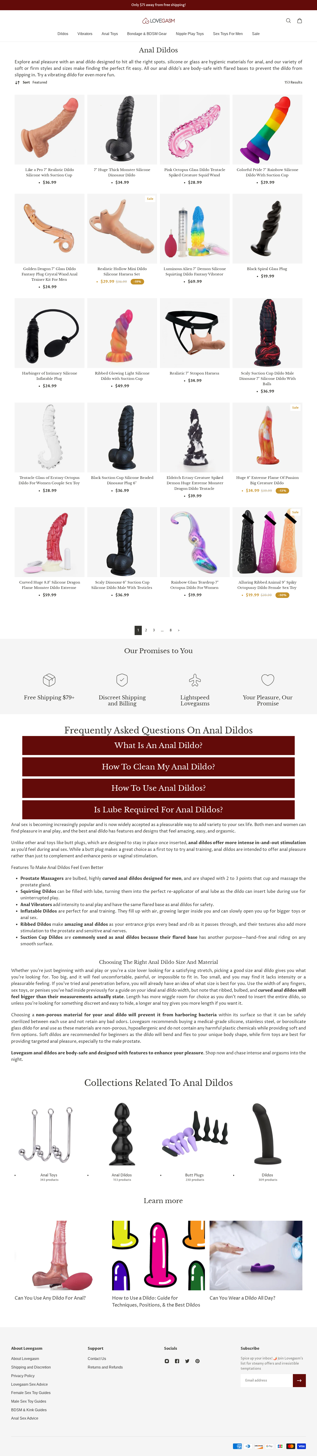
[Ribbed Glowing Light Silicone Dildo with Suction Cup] (122, 333)
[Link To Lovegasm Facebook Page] (177, 1361)
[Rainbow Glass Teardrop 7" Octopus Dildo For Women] (195, 542)
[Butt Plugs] (195, 1141)
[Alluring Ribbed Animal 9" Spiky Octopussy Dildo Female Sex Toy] (267, 542)
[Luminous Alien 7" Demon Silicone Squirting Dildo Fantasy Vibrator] (195, 229)
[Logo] (158, 20)
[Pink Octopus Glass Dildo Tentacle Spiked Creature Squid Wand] (195, 130)
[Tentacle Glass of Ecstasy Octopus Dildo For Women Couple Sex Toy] (49, 437)
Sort (35, 82)
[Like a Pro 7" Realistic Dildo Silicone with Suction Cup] (49, 130)
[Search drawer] (288, 21)
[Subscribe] (299, 1380)
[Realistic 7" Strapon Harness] (195, 333)
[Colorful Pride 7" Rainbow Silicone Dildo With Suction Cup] (267, 130)
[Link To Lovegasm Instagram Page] (167, 1361)
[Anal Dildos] (122, 1141)
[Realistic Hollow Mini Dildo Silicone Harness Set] (122, 229)
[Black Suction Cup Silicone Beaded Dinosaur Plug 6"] (122, 437)
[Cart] (299, 21)
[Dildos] (267, 1141)
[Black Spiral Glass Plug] (267, 229)
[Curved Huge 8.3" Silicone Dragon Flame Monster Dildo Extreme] (49, 542)
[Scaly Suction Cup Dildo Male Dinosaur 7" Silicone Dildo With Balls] (267, 333)
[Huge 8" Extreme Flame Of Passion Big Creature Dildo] (267, 437)
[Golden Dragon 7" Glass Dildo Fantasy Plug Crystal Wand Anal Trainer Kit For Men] (49, 229)
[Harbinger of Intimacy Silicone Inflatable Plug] (49, 333)
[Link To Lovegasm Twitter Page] (187, 1361)
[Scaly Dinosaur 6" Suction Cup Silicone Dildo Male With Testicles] (122, 542)
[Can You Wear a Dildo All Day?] (256, 1261)
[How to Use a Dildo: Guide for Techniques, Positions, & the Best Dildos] (158, 1265)
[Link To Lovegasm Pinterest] (197, 1361)
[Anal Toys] (49, 1141)
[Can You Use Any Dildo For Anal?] (61, 1261)
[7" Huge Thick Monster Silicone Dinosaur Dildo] (122, 130)
